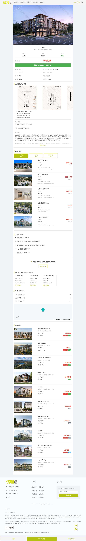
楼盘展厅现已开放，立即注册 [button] (43, 65)
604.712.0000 (13, 490)
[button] (76, 525)
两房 (50, 155)
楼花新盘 (35, 2)
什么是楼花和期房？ (22, 237)
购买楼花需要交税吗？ (23, 253)
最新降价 (41, 497)
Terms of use (57, 319)
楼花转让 (29, 2)
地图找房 (34, 490)
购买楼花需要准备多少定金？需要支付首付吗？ (30, 245)
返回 (13, 539)
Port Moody (48, 49)
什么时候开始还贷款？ (23, 249)
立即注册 (42, 266)
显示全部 (42, 145)
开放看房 (34, 494)
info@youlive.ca (14, 486)
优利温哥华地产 (13, 493)
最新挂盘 (16, 2)
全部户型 (21, 155)
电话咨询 (71, 539)
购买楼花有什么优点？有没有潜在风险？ (28, 241)
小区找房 (22, 2)
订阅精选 (68, 495)
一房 (36, 155)
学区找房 (42, 2)
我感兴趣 (42, 539)
